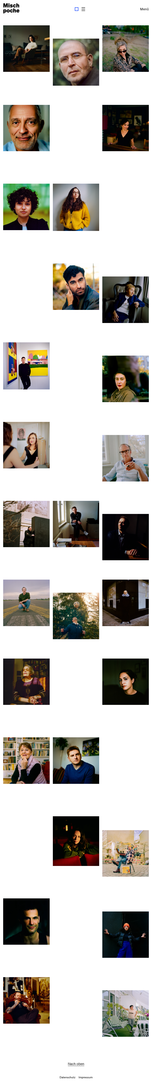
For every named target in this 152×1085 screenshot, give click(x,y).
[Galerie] (76, 9)
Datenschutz (67, 1077)
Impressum (86, 1077)
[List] (83, 9)
